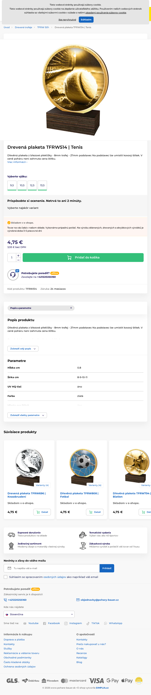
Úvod (7, 27)
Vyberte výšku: (17, 176)
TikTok (95, 623)
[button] (23, 348)
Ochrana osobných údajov (20, 666)
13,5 (42, 185)
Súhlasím (86, 19)
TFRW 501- (43, 27)
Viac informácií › (17, 161)
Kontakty (9, 644)
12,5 (32, 185)
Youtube (33, 623)
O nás (80, 648)
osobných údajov (54, 577)
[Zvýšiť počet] (18, 255)
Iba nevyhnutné (67, 19)
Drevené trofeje (23, 27)
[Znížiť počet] (18, 260)
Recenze (81, 653)
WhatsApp (115, 623)
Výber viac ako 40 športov (103, 535)
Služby (8, 648)
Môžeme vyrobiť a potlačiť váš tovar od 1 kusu (114, 546)
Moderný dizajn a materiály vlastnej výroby (41, 546)
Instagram (75, 623)
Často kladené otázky (17, 662)
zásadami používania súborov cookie (105, 12)
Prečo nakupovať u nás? (91, 644)
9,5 (12, 185)
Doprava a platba (14, 639)
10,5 (22, 185)
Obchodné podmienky (17, 657)
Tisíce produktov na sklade (32, 535)
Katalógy (81, 657)
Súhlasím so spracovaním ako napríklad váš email (53, 577)
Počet (12, 257)
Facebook (54, 623)
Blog (79, 662)
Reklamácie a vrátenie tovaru (21, 653)
